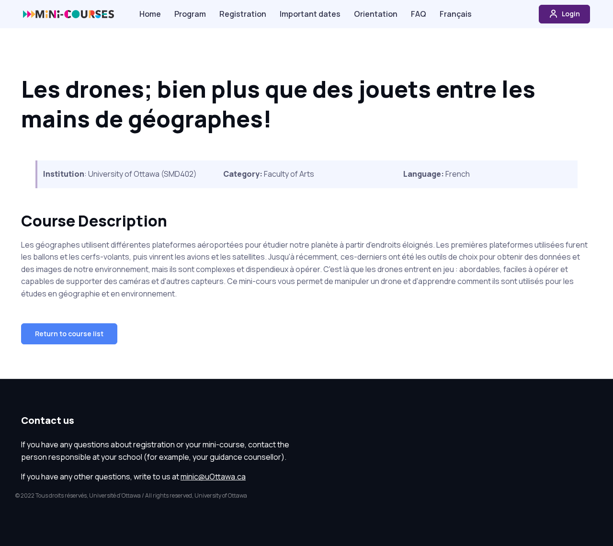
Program (190, 14)
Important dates (310, 14)
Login (570, 13)
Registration (242, 14)
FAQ (418, 14)
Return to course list (69, 333)
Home (150, 14)
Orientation (375, 14)
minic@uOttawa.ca (213, 476)
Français (456, 14)
